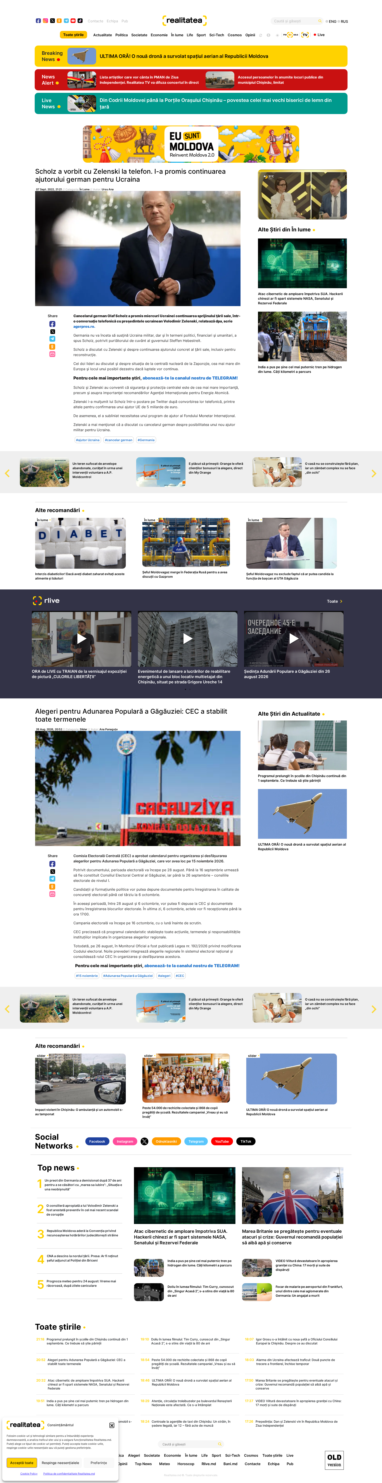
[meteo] (277, 34)
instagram (45, 21)
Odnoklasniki (52, 347)
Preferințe (99, 1463)
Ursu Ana (108, 189)
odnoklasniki (59, 21)
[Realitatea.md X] (52, 20)
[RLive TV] (46, 601)
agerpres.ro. (84, 326)
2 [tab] (190, 689)
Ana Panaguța (108, 729)
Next (378, 469)
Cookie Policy (29, 1473)
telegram (66, 21)
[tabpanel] (82, 646)
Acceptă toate (21, 1463)
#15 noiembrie (87, 975)
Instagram (125, 1141)
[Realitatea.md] (334, 1460)
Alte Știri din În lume (284, 229)
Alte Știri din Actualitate (289, 714)
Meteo (164, 1464)
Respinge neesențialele (60, 1463)
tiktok (80, 21)
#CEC (180, 975)
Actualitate (102, 35)
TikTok (246, 1141)
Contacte (95, 21)
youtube (73, 21)
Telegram (52, 339)
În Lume (85, 189)
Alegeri (134, 1455)
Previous (3, 469)
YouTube (222, 1141)
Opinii (250, 35)
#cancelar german (118, 440)
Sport (201, 35)
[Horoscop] (260, 34)
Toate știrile (73, 34)
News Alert (48, 80)
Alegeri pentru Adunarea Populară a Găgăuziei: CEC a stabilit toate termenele (131, 715)
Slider (83, 729)
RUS (344, 21)
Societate (139, 35)
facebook (38, 21)
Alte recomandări (57, 510)
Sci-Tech (216, 35)
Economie (159, 35)
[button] (112, 1425)
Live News (48, 103)
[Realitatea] (206, 21)
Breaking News (52, 56)
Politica (121, 35)
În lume (177, 35)
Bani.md (230, 1464)
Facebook (52, 324)
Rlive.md (209, 1464)
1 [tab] (185, 689)
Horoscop (186, 1464)
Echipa (112, 21)
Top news (56, 1168)
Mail (52, 354)
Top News (143, 1464)
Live (321, 34)
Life (190, 35)
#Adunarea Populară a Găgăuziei (128, 975)
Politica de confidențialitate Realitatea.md (69, 1473)
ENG (332, 21)
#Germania (146, 440)
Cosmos (235, 35)
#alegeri (164, 975)
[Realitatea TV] (305, 34)
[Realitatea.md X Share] (52, 331)
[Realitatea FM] (290, 34)
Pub (125, 21)
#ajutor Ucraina (87, 440)
